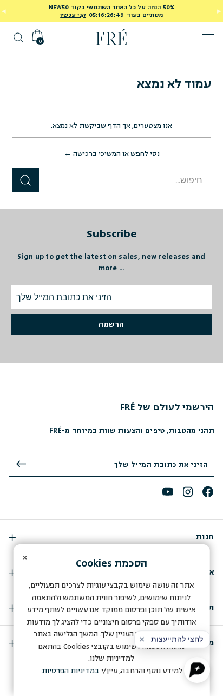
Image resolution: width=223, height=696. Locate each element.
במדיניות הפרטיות (71, 671)
